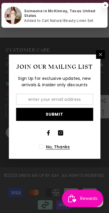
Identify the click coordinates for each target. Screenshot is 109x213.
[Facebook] (48, 133)
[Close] (100, 54)
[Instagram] (61, 133)
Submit (54, 114)
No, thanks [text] (58, 147)
